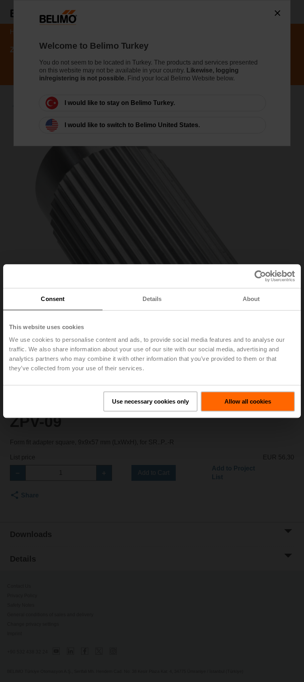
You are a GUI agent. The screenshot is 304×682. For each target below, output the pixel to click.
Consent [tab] (53, 298)
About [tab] (251, 298)
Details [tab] (152, 298)
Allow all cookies (247, 401)
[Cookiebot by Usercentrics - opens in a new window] (260, 276)
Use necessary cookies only (150, 401)
